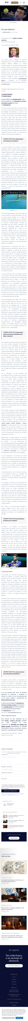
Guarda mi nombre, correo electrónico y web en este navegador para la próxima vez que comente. (13, 786)
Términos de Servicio (11, 794)
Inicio (2, 22)
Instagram (14, 1005)
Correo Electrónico (7, 772)
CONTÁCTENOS (14, 838)
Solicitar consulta (14, 965)
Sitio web (3, 778)
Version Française (7, 94)
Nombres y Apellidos (7, 766)
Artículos (7, 22)
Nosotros (14, 979)
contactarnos (6, 104)
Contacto (14, 984)
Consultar (14, 2)
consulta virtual (16, 99)
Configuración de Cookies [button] (8, 1017)
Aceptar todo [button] (19, 1017)
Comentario (4, 754)
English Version (7, 96)
